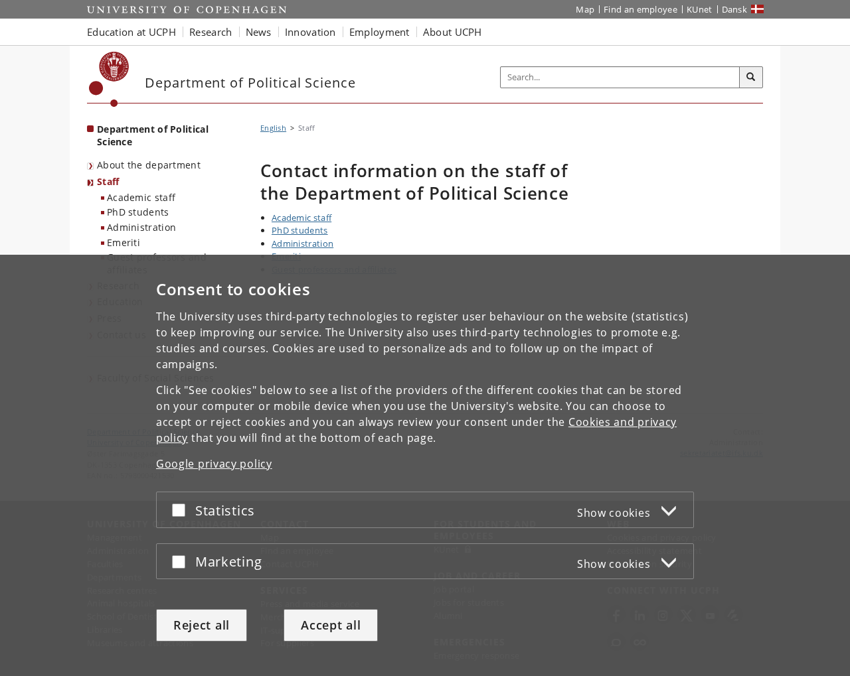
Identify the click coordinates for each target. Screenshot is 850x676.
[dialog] (425, 465)
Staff (108, 181)
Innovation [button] (310, 31)
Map (585, 9)
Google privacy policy (214, 463)
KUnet (700, 9)
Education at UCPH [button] (131, 31)
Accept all (331, 625)
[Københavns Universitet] (109, 79)
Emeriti (123, 242)
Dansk (735, 9)
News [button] (259, 31)
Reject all (201, 625)
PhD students (138, 212)
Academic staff (141, 197)
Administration (141, 227)
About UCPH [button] (452, 31)
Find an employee (640, 9)
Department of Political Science (153, 135)
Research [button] (210, 31)
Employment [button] (379, 31)
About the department (149, 165)
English (273, 128)
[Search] (751, 77)
